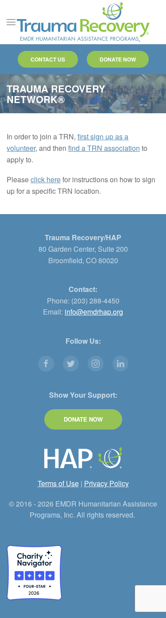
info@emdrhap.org (94, 312)
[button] (11, 22)
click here (46, 179)
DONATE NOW (118, 59)
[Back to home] (83, 22)
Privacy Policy (106, 483)
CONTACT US (48, 59)
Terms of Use (58, 483)
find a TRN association (104, 148)
